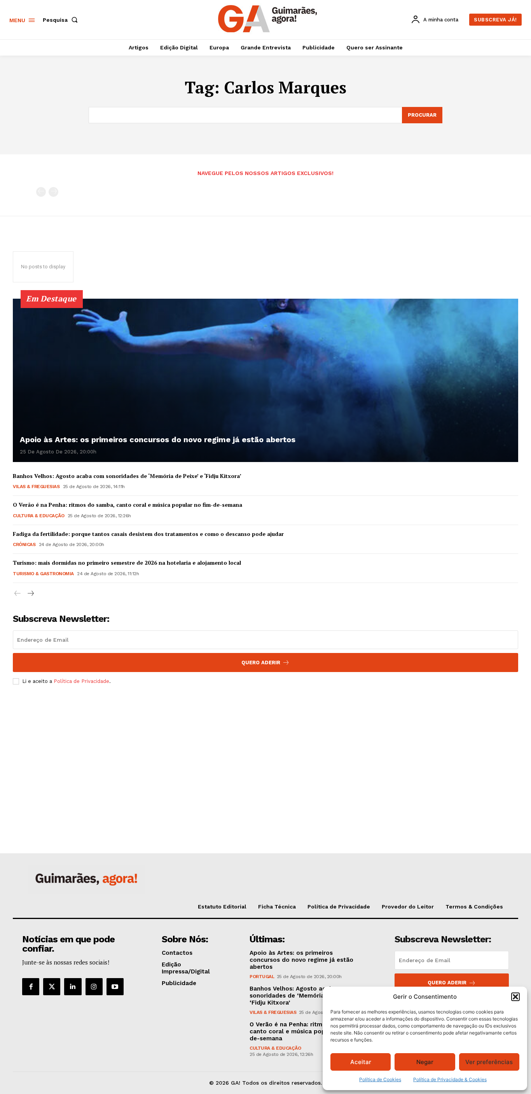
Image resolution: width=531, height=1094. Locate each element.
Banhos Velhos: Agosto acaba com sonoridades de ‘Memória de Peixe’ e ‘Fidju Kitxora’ (127, 476)
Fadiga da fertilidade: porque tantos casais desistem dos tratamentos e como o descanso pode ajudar (148, 533)
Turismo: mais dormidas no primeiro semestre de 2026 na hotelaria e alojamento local (127, 562)
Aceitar (360, 1062)
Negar (424, 1062)
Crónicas (24, 544)
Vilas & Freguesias (36, 486)
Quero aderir (447, 982)
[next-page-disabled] (53, 192)
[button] (515, 997)
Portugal (262, 976)
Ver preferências (489, 1062)
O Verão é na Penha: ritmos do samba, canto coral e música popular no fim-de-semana (127, 504)
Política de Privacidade (81, 681)
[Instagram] (94, 986)
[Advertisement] (265, 748)
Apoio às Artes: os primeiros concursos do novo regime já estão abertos (157, 439)
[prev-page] (41, 192)
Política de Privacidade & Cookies (450, 1079)
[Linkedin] (72, 986)
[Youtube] (115, 986)
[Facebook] (30, 986)
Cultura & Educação (38, 515)
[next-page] (30, 594)
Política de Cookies (380, 1079)
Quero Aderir (260, 662)
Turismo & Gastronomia (43, 573)
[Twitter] (51, 986)
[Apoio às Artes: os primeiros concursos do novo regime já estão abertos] (265, 380)
